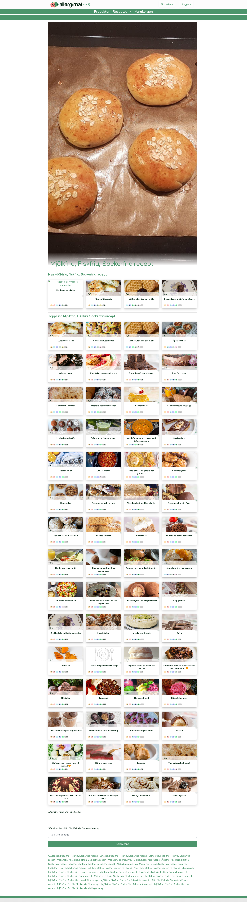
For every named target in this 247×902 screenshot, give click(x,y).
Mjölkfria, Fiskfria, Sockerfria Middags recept (81, 888)
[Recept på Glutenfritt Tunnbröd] (65, 394)
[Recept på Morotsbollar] (103, 622)
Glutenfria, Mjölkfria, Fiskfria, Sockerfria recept (73, 856)
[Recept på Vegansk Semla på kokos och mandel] (141, 654)
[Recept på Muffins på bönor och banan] (179, 524)
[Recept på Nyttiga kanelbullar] (141, 784)
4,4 (89, 294)
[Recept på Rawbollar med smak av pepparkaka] (103, 557)
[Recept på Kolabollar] (141, 752)
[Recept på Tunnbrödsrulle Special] (179, 752)
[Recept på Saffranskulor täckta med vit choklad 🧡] (65, 752)
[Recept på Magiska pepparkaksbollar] (103, 394)
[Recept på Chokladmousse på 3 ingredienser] (65, 719)
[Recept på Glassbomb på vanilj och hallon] (141, 492)
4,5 (127, 294)
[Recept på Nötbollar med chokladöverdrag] (103, 719)
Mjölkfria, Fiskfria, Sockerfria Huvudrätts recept (73, 880)
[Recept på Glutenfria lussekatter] (103, 329)
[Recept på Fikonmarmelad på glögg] (179, 394)
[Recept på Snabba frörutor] (103, 524)
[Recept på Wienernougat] (65, 362)
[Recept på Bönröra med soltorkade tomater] (141, 557)
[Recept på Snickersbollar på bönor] (179, 492)
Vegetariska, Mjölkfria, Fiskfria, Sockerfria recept (134, 860)
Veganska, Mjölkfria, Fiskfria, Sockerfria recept (82, 860)
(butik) (86, 4)
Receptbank (122, 12)
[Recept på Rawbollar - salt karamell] (65, 524)
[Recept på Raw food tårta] (179, 362)
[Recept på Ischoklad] (103, 687)
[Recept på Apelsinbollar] (65, 459)
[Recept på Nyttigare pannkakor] (65, 283)
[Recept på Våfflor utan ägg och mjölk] (141, 288)
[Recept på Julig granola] (179, 589)
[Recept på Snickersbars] (179, 427)
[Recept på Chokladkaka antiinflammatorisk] (179, 288)
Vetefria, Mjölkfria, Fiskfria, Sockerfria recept (123, 856)
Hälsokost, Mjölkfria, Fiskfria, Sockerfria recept (113, 872)
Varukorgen (144, 12)
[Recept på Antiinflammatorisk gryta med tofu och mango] (141, 427)
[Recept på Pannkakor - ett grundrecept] (103, 362)
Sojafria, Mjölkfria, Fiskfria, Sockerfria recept (92, 864)
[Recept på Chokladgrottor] (179, 784)
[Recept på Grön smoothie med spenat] (103, 427)
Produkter (101, 12)
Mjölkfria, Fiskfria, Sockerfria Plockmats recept (119, 876)
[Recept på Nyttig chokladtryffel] (65, 427)
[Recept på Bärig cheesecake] (103, 752)
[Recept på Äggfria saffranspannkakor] (179, 557)
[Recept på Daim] (179, 622)
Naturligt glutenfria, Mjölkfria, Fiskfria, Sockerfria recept (147, 864)
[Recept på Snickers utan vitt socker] (103, 492)
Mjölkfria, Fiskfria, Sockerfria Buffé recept (70, 876)
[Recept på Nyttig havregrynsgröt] (65, 557)
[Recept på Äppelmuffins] (179, 329)
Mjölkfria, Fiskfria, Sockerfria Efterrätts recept (125, 880)
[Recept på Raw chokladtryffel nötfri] (141, 719)
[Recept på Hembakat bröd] (141, 687)
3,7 (89, 400)
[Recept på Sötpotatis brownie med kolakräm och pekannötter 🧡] (179, 654)
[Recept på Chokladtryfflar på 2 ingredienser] (141, 589)
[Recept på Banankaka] (141, 524)
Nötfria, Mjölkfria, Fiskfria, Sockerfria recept (157, 868)
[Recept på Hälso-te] (65, 654)
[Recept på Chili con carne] (103, 459)
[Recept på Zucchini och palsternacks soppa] (103, 654)
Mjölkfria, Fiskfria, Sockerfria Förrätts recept (169, 876)
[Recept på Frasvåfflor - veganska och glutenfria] (141, 459)
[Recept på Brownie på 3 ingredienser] (141, 362)
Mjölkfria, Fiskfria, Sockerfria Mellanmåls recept (127, 884)
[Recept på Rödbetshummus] (179, 687)
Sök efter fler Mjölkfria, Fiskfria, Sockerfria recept (74, 828)
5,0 (165, 294)
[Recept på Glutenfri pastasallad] (65, 589)
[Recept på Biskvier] (179, 719)
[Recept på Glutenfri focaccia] (103, 288)
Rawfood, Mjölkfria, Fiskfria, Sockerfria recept (163, 872)
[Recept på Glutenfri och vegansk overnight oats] (103, 784)
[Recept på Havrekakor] (65, 492)
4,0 (89, 498)
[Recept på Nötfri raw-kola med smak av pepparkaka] (103, 589)
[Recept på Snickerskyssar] (179, 459)
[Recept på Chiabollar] (65, 687)
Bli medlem (167, 4)
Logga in (186, 4)
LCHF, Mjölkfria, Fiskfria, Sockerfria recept (110, 868)
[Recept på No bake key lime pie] (141, 622)
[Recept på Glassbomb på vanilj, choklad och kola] (65, 784)
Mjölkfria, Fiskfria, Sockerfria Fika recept (78, 884)
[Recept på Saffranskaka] (141, 394)
